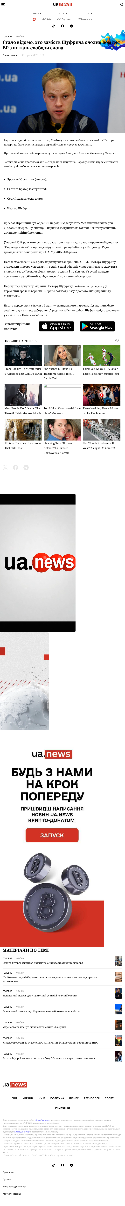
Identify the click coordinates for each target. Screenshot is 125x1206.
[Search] (122, 5)
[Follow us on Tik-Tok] (53, 26)
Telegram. (111, 153)
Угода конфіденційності (14, 1186)
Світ (14, 1098)
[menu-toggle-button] (3, 5)
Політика (57, 1098)
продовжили (12, 276)
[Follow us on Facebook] (62, 26)
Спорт (109, 1098)
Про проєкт (8, 1172)
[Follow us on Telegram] (71, 26)
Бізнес (74, 1098)
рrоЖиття (62, 1108)
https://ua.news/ (42, 1120)
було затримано (109, 310)
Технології (92, 1098)
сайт (32, 153)
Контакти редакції (12, 1194)
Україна (20, 36)
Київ (42, 1098)
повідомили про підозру (89, 286)
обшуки (36, 305)
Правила (7, 1179)
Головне (7, 36)
